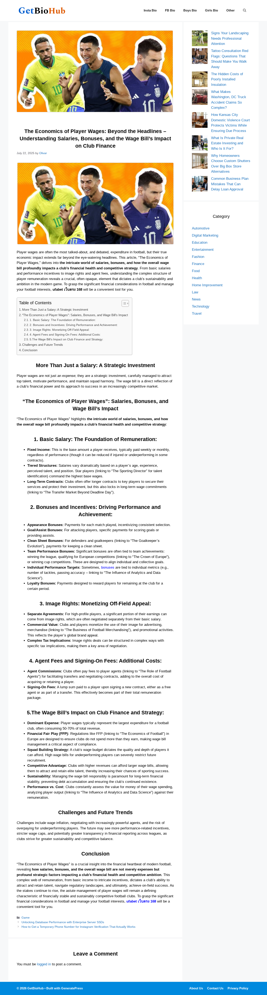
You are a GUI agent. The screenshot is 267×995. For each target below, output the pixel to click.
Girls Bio (211, 10)
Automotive (200, 228)
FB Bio (170, 10)
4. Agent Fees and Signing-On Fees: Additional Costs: (65, 334)
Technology (200, 306)
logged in (44, 964)
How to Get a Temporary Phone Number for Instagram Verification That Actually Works (78, 926)
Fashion (198, 257)
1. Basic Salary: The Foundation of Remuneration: (63, 320)
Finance (198, 264)
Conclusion (29, 350)
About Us (196, 988)
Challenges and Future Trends (42, 344)
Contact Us (215, 988)
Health (197, 278)
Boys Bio (190, 10)
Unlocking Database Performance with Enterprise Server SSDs (62, 922)
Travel (197, 314)
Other (230, 10)
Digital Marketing (205, 235)
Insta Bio (150, 10)
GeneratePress (72, 988)
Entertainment (203, 250)
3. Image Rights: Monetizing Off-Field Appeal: (59, 329)
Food (196, 271)
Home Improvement (207, 285)
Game (25, 917)
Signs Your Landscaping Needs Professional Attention (229, 38)
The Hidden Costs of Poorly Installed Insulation (227, 79)
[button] (244, 10)
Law (195, 292)
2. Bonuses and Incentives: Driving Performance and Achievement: (74, 325)
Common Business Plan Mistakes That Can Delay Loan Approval (229, 184)
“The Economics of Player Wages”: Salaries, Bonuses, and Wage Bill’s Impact (75, 315)
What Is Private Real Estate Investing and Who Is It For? (227, 143)
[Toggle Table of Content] (123, 303)
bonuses (107, 567)
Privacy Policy (238, 988)
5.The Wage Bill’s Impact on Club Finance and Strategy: (66, 339)
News (196, 299)
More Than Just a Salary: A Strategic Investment (55, 309)
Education (199, 243)
